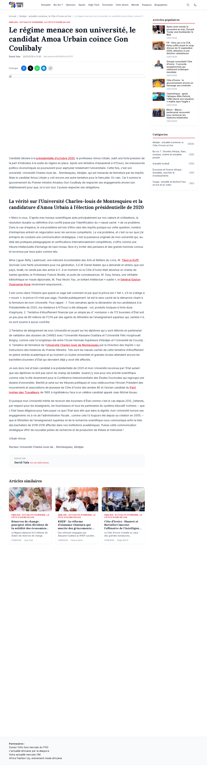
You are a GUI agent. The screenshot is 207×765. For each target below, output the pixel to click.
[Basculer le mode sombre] (195, 5)
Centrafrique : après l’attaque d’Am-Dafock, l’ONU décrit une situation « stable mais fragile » (180, 97)
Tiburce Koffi (130, 260)
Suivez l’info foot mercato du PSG (28, 747)
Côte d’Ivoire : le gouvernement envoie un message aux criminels (180, 83)
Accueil (12, 16)
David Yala (22, 462)
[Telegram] (44, 68)
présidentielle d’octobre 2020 (55, 158)
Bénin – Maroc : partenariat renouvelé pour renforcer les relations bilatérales (178, 113)
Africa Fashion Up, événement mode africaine (35, 758)
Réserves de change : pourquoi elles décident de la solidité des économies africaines (29, 525)
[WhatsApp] (37, 68)
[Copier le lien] (50, 68)
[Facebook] (24, 68)
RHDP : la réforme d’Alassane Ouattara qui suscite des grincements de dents (76, 525)
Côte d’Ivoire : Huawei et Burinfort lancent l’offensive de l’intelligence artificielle (123, 525)
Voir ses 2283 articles (39, 463)
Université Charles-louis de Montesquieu (72, 345)
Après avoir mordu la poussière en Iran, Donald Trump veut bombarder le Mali (180, 30)
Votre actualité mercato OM (25, 754)
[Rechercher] (188, 5)
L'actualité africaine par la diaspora (29, 750)
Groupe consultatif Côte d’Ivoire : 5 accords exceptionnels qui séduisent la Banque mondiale (179, 66)
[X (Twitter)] (30, 68)
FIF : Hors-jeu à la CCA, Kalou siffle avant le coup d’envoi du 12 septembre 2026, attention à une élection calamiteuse (180, 48)
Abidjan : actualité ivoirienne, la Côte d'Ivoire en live (45, 16)
